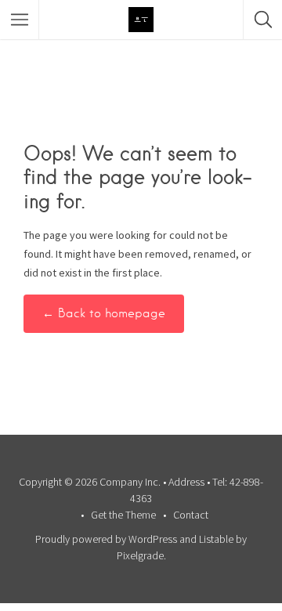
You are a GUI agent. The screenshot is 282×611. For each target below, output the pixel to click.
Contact (190, 515)
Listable (216, 539)
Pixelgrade (140, 555)
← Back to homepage (103, 313)
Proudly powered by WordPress (106, 539)
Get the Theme (123, 515)
